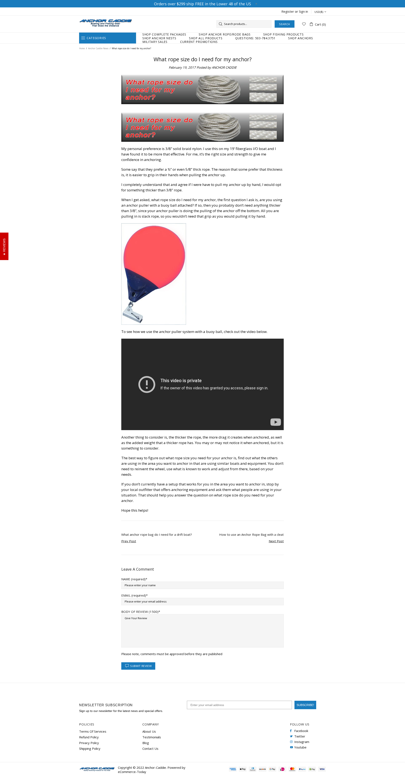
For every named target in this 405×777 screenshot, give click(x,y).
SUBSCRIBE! (305, 705)
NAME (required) (133, 579)
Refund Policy (89, 737)
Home (82, 48)
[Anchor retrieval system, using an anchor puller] (153, 274)
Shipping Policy (89, 748)
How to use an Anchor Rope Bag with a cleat (251, 534)
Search (284, 24)
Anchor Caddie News (98, 48)
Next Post (276, 541)
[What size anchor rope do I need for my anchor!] (202, 127)
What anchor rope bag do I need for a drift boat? (156, 534)
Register (287, 11)
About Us (149, 731)
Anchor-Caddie (105, 24)
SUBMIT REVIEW (141, 666)
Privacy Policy (89, 743)
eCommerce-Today (132, 772)
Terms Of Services (92, 731)
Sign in (303, 11)
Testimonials (151, 737)
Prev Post (128, 541)
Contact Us (150, 748)
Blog (145, 743)
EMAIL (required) (133, 595)
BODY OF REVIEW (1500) (139, 611)
